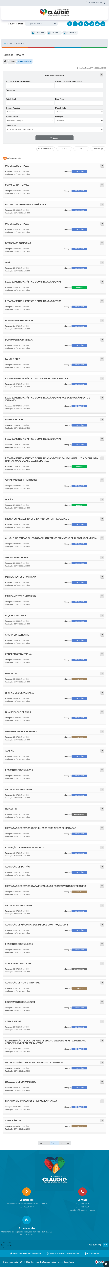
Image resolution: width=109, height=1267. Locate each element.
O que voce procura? (16, 24)
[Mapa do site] (97, 23)
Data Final (59, 99)
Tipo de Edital (12, 116)
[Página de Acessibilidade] (102, 23)
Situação (59, 116)
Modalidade (60, 108)
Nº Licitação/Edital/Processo (18, 81)
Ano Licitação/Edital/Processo (68, 81)
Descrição (10, 90)
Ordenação (11, 125)
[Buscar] (55, 23)
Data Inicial (11, 99)
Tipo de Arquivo (13, 108)
